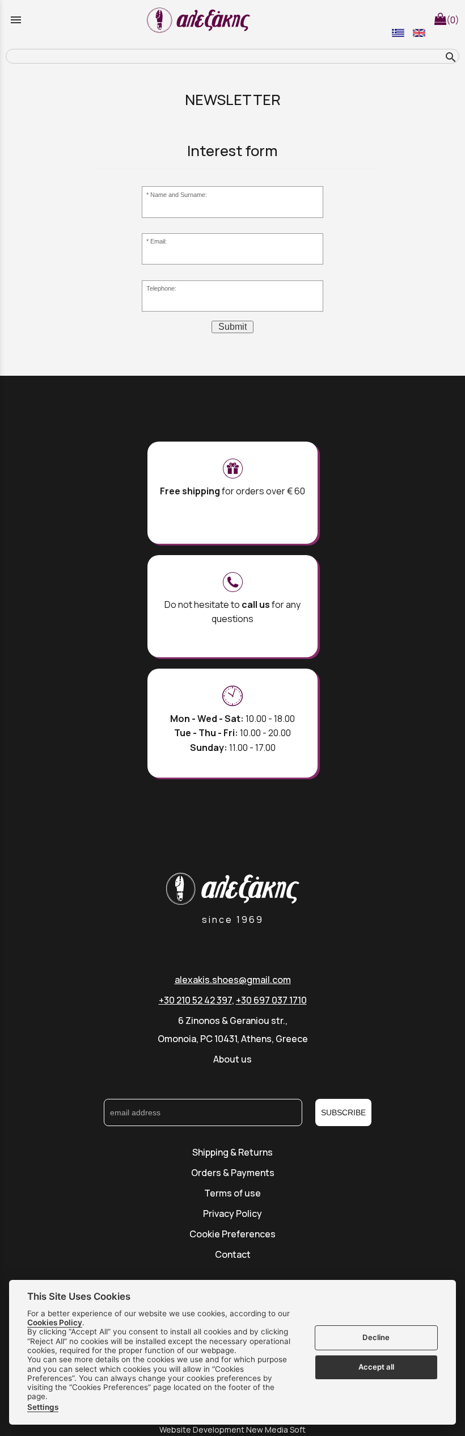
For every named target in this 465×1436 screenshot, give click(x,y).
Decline (376, 1337)
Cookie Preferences (232, 1234)
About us (232, 1059)
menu (16, 20)
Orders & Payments (232, 1172)
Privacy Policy (232, 1213)
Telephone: (161, 288)
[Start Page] (200, 20)
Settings (42, 1407)
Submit (232, 326)
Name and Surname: (178, 194)
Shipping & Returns (232, 1152)
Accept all (376, 1366)
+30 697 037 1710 (271, 1000)
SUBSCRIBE (343, 1112)
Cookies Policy (54, 1322)
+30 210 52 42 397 (195, 1000)
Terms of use (232, 1193)
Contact (233, 1254)
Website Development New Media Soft (232, 1429)
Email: (158, 241)
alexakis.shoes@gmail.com (233, 979)
